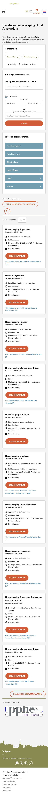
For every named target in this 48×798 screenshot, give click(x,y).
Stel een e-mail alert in (29, 64)
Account (36, 13)
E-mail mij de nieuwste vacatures (20, 204)
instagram (31, 763)
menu (4, 12)
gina (9, 790)
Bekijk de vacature (17, 256)
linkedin (26, 763)
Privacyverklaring (9, 784)
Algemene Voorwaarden (11, 778)
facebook (17, 763)
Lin (3, 790)
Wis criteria (12, 64)
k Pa (6, 790)
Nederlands (44, 12)
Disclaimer (6, 787)
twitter (21, 763)
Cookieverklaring (9, 781)
